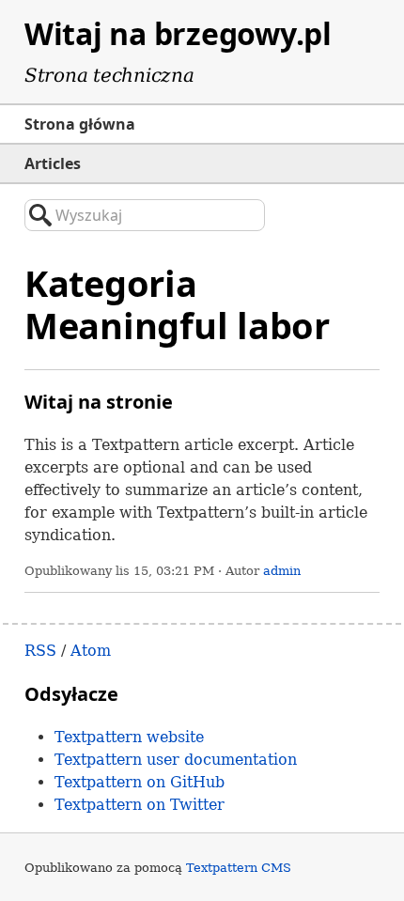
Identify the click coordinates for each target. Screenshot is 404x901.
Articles (52, 163)
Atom (90, 651)
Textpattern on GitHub (139, 782)
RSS (40, 651)
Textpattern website (129, 737)
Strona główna (79, 124)
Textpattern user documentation (175, 760)
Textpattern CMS (238, 868)
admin (282, 571)
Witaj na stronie (98, 401)
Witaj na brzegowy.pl (178, 33)
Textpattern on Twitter (139, 805)
